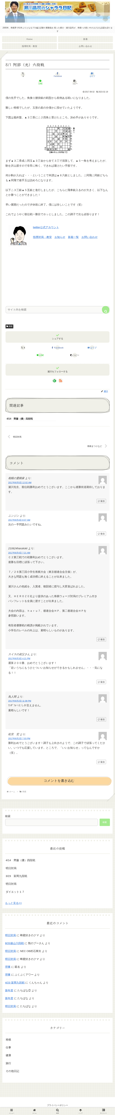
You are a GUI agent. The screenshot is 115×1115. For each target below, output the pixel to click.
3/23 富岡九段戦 (16, 876)
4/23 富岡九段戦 (15, 982)
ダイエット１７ (15, 891)
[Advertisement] (57, 275)
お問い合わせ (89, 237)
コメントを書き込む (59, 781)
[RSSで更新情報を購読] (60, 381)
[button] (75, 82)
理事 (7, 966)
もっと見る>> (13, 903)
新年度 (9, 990)
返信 (102, 501)
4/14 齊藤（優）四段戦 (20, 860)
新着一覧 (73, 237)
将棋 (10, 326)
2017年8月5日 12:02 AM (19, 482)
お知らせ (60, 237)
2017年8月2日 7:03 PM (19, 738)
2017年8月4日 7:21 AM (19, 553)
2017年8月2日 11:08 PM (19, 701)
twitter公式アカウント (46, 227)
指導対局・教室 (42, 237)
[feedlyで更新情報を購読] (54, 381)
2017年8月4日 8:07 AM (19, 520)
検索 (7, 816)
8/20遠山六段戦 (14, 943)
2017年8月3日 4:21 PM (19, 658)
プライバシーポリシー (57, 1105)
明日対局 (11, 868)
